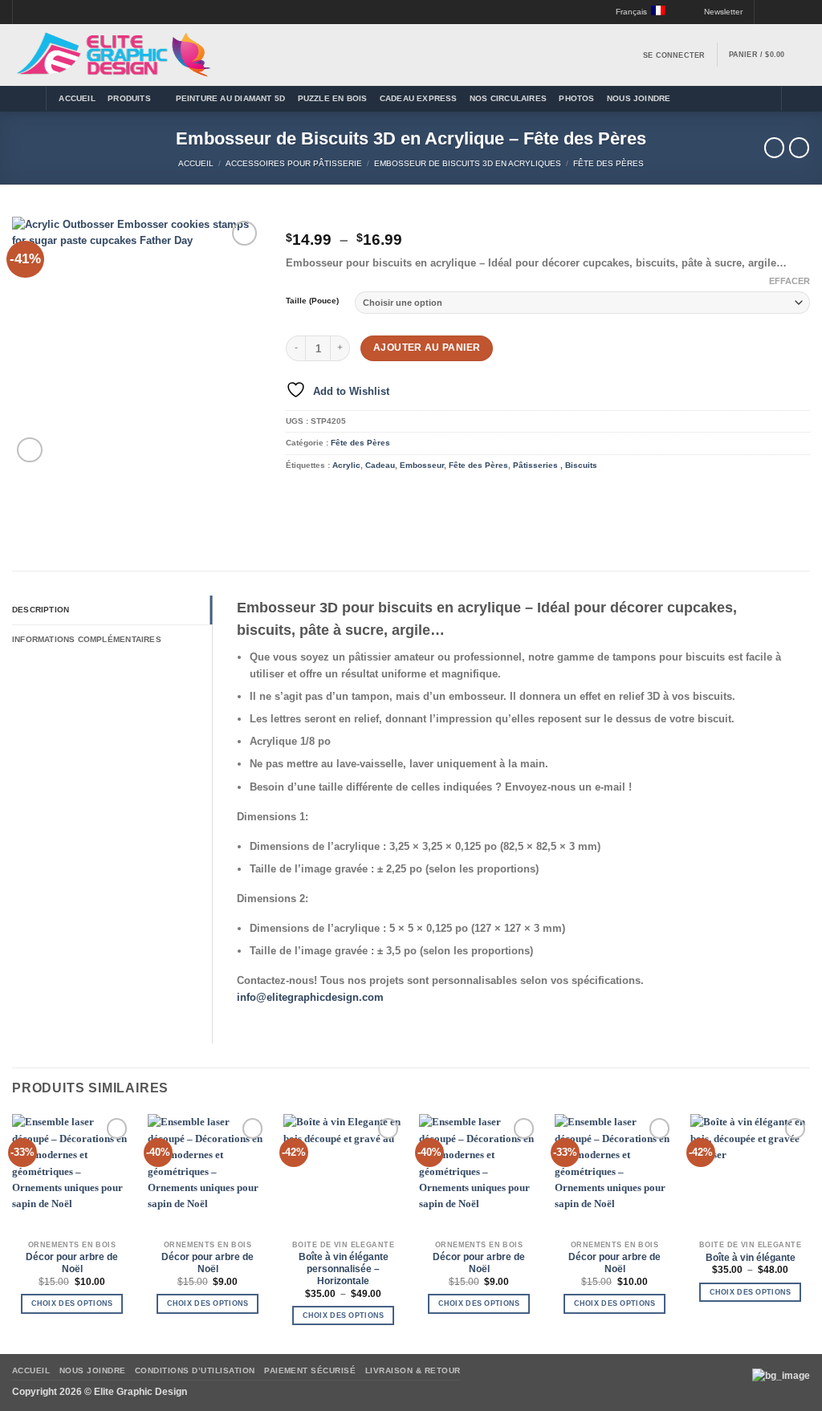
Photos (576, 98)
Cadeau (380, 465)
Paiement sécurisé (310, 1370)
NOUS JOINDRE (638, 98)
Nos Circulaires (508, 98)
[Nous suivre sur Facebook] (767, 12)
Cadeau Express (419, 98)
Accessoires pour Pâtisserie (294, 163)
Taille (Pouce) (312, 301)
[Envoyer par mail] (343, 495)
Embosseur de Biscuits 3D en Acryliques (467, 163)
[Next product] (774, 147)
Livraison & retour (413, 1370)
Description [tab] (40, 609)
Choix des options (72, 1303)
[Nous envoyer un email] (791, 12)
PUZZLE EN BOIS (333, 98)
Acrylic (346, 465)
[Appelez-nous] (804, 12)
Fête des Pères (608, 163)
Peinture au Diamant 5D (231, 98)
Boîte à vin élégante (751, 1258)
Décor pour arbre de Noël (72, 1263)
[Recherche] (798, 99)
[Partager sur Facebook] (297, 495)
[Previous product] (799, 147)
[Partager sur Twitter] (321, 495)
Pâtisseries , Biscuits (555, 465)
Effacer (789, 281)
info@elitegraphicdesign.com (310, 997)
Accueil (77, 98)
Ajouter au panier (426, 347)
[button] (716, 12)
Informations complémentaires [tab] (86, 639)
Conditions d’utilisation (195, 1370)
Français (631, 11)
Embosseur (422, 465)
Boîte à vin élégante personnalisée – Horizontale (344, 1269)
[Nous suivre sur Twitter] (779, 12)
